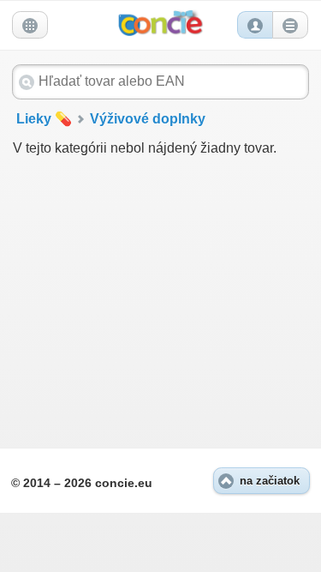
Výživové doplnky (147, 118)
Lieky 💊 (44, 118)
